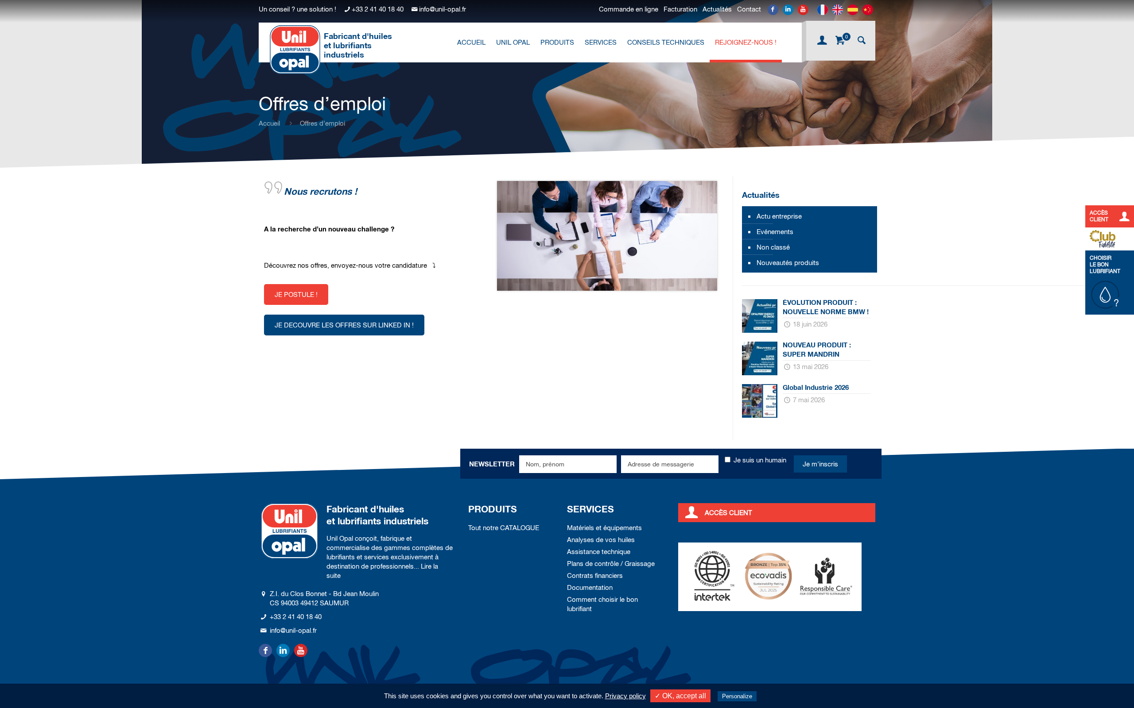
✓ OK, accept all (680, 696)
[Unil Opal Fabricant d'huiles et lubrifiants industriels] (295, 49)
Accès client (728, 512)
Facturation (680, 9)
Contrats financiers (595, 575)
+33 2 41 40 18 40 (378, 9)
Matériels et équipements (604, 527)
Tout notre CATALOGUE (503, 527)
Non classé (773, 247)
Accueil (269, 123)
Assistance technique (598, 551)
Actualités (717, 9)
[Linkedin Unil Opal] (788, 9)
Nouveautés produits (788, 262)
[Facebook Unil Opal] (773, 9)
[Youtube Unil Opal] (803, 9)
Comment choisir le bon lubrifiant (602, 604)
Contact (749, 9)
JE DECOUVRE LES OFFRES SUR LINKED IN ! (344, 325)
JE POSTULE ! (296, 294)
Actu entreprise (779, 216)
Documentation (590, 587)
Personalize (737, 696)
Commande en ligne (628, 9)
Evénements (775, 231)
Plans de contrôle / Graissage (611, 563)
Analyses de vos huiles (601, 539)
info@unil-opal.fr (442, 9)
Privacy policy (625, 696)
